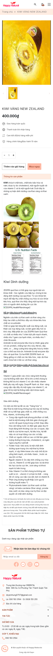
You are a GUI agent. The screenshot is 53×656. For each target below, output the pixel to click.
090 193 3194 (15, 599)
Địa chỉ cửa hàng (13, 603)
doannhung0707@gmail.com (19, 595)
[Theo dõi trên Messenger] (23, 564)
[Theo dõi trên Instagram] (30, 564)
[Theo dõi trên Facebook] (16, 564)
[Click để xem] (26, 52)
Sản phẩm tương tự (26, 530)
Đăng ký (44, 556)
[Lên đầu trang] (44, 648)
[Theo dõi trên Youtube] (36, 564)
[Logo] (11, 4)
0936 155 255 (32, 599)
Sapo (32, 652)
